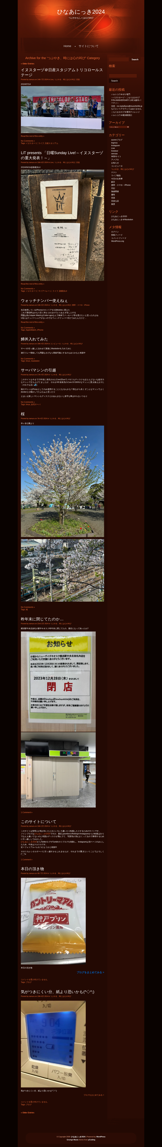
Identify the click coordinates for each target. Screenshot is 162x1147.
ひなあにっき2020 (42, 834)
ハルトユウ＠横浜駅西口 (121, 115)
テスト (114, 172)
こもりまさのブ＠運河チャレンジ (125, 112)
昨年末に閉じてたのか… (42, 619)
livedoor (114, 151)
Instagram (115, 145)
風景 (113, 204)
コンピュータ (55, 344)
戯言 (113, 182)
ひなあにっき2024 (81, 11)
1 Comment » (26, 812)
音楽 (78, 79)
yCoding (91, 1140)
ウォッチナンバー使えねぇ (44, 300)
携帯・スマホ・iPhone (81, 305)
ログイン (115, 232)
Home (67, 46)
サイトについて (89, 46)
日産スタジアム (51, 143)
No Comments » (28, 141)
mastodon (35, 361)
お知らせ (115, 163)
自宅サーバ (35, 404)
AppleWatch (31, 330)
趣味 (113, 194)
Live (51, 79)
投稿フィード (117, 235)
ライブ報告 (116, 175)
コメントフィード (118, 238)
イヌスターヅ (31, 143)
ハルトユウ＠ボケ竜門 (120, 94)
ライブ (41, 143)
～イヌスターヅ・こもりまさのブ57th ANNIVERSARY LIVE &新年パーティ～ (126, 100)
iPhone (40, 330)
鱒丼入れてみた (34, 339)
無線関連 (115, 191)
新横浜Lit (63, 291)
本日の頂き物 (32, 869)
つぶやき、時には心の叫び (64, 79)
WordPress (100, 1137)
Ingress (114, 143)
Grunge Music (72, 1140)
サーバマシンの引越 (38, 370)
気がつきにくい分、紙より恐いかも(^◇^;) (57, 992)
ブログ (29, 982)
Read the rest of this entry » (32, 136)
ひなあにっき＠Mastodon (122, 219)
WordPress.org (117, 241)
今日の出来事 (117, 179)
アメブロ (115, 160)
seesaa (114, 154)
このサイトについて (38, 821)
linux (28, 361)
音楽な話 (115, 201)
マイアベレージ (45, 291)
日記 (113, 188)
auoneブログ (116, 140)
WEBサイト (116, 156)
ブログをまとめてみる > (94, 1095)
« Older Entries (27, 64)
